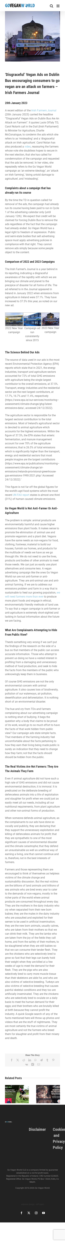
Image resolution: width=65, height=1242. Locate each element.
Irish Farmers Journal (43, 110)
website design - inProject (32, 1204)
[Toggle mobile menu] (58, 6)
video (27, 146)
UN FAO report (21, 494)
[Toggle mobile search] (51, 6)
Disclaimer (37, 1129)
